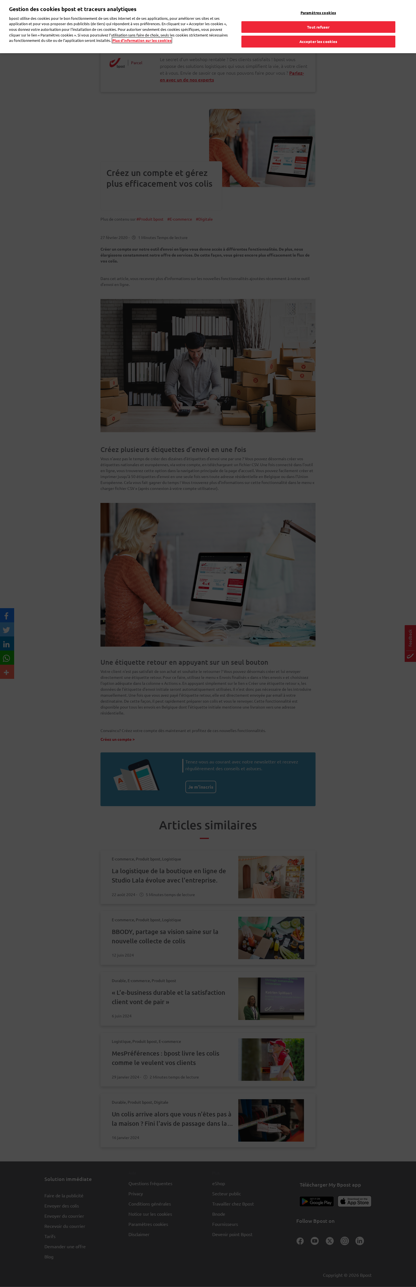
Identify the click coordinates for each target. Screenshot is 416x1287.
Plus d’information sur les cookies (141, 40)
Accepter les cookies (318, 41)
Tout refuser (318, 27)
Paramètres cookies (318, 12)
